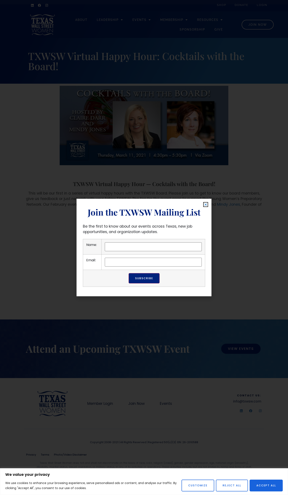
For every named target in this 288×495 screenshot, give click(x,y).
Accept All (266, 485)
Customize (197, 485)
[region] (144, 481)
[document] (144, 247)
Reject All (232, 485)
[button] (205, 204)
